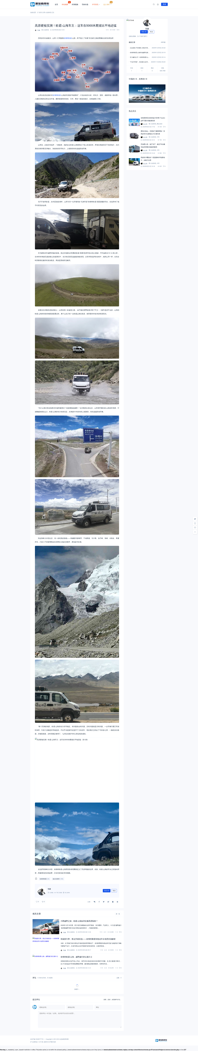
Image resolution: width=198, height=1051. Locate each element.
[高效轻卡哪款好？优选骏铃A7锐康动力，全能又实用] (134, 162)
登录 (164, 4)
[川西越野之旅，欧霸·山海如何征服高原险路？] (46, 926)
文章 (43, 12)
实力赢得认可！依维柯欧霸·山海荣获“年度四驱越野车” (140, 57)
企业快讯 (48, 12)
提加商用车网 (64, 1039)
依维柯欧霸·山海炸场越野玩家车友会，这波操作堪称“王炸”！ (140, 52)
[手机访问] (195, 523)
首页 (56, 4)
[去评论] (195, 528)
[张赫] (147, 21)
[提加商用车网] (41, 4)
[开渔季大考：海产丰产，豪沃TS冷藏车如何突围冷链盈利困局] (134, 148)
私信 (114, 890)
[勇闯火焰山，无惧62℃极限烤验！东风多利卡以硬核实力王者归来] (134, 135)
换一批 (118, 914)
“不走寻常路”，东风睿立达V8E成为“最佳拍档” (139, 62)
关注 (106, 890)
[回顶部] (195, 532)
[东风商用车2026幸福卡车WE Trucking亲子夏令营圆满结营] (134, 122)
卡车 (158, 137)
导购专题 (85, 4)
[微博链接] (195, 519)
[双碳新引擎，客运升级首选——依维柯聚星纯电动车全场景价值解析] (46, 944)
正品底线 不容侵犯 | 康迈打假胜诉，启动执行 (139, 48)
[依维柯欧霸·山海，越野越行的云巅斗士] (46, 962)
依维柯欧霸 (68, 38)
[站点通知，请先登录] (158, 4)
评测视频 (75, 4)
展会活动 (159, 124)
